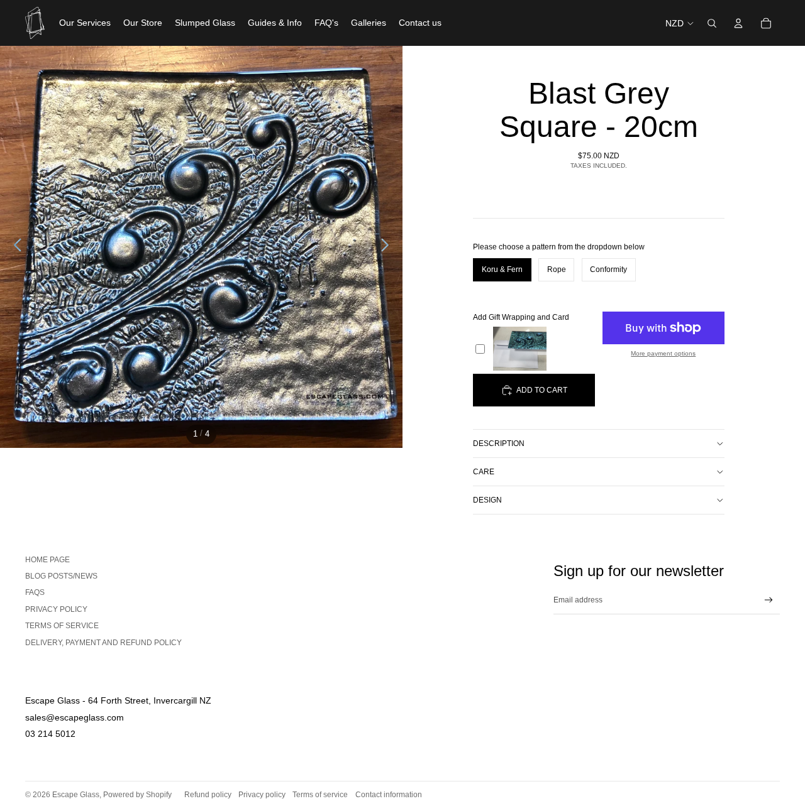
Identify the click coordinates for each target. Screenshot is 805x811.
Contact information (388, 794)
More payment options (663, 354)
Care (483, 471)
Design (487, 500)
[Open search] (712, 23)
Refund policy (207, 794)
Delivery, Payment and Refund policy (103, 642)
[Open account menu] (738, 23)
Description (499, 443)
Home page (47, 559)
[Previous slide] (14, 247)
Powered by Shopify (137, 794)
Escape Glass (75, 794)
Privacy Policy (56, 609)
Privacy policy (262, 794)
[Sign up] (769, 600)
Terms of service (62, 625)
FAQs (35, 592)
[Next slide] (388, 247)
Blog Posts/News (61, 576)
